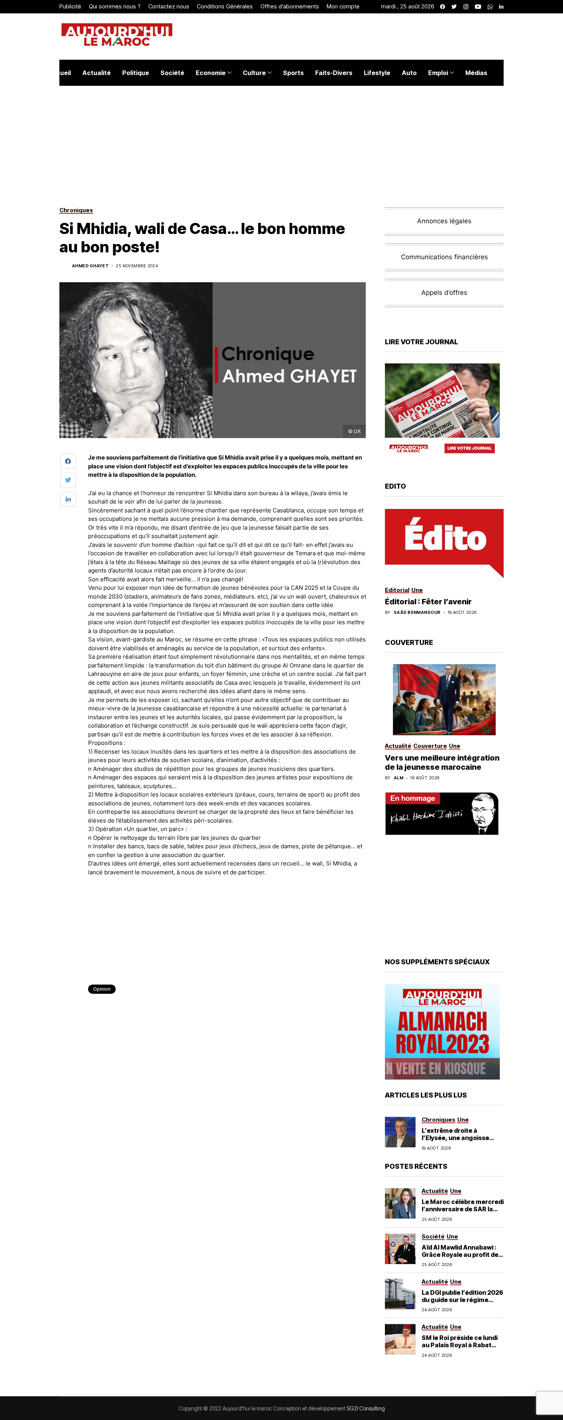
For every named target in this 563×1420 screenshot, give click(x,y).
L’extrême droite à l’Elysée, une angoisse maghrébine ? (455, 1138)
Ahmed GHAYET (90, 265)
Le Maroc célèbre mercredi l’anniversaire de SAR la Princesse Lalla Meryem (463, 1209)
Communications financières (444, 257)
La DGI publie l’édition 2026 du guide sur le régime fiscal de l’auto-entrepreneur (462, 1304)
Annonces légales (444, 221)
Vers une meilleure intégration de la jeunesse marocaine (442, 762)
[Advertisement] (227, 903)
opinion (102, 989)
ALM (398, 777)
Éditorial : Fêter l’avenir (428, 601)
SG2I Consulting (366, 1408)
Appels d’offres (444, 292)
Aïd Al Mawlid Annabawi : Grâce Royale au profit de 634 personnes (460, 1254)
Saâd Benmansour (417, 612)
